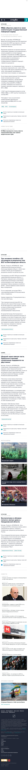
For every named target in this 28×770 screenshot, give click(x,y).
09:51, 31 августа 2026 (5, 354)
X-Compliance (3, 741)
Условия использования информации (8, 763)
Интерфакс (14, 20)
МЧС (6, 106)
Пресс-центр (16, 710)
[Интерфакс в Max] (11, 755)
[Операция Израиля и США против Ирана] (14, 700)
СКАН (2, 749)
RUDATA (2, 751)
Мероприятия (12, 712)
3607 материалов (5, 704)
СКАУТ (2, 742)
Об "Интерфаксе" (9, 710)
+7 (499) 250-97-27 (17, 732)
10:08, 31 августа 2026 (5, 515)
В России (4, 24)
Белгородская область (7, 329)
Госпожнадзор (12, 106)
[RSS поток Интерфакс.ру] (8, 755)
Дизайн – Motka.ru (4, 765)
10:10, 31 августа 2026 (5, 143)
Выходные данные (5, 764)
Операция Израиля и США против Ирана (13, 702)
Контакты (3, 710)
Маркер (2, 743)
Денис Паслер (13, 191)
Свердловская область (7, 550)
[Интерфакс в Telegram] (4, 755)
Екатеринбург (5, 191)
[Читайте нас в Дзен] (2, 755)
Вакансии (22, 710)
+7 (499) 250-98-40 (8, 732)
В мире (3, 352)
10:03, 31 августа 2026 (5, 256)
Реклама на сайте (4, 712)
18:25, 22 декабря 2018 (6, 25)
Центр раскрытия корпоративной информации (9, 752)
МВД (3, 106)
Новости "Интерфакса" (5, 748)
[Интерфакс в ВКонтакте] (6, 755)
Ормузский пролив (6, 419)
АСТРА (2, 745)
